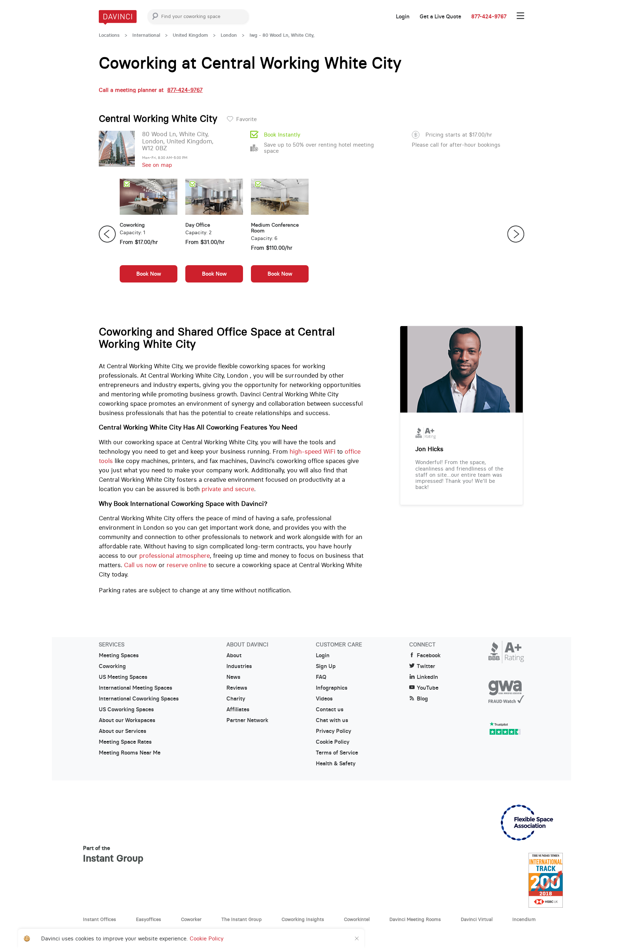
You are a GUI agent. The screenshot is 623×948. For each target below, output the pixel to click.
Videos (324, 698)
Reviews (236, 688)
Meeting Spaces (119, 655)
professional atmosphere (174, 556)
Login (403, 16)
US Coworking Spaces (126, 709)
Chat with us (332, 720)
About (234, 655)
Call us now (140, 565)
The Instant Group (241, 919)
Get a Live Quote (440, 16)
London (229, 35)
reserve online (187, 565)
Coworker (191, 919)
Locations (109, 35)
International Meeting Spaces (135, 688)
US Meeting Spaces (123, 677)
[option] (148, 234)
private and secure (228, 489)
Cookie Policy (332, 742)
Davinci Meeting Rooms (415, 919)
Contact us (330, 709)
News (233, 677)
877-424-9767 (489, 16)
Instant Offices (99, 919)
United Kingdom (190, 35)
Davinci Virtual (476, 919)
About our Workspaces (127, 720)
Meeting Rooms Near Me (129, 752)
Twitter (426, 666)
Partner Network (247, 720)
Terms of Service (337, 752)
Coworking (112, 666)
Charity (235, 698)
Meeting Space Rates (125, 742)
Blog (422, 698)
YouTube (427, 688)
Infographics (332, 688)
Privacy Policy (333, 731)
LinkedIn (427, 677)
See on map (157, 164)
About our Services (122, 731)
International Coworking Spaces (139, 698)
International (146, 35)
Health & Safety (335, 763)
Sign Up (326, 666)
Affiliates (237, 709)
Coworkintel (357, 919)
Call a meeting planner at (151, 90)
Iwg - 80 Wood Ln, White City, (281, 35)
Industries (239, 666)
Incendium (524, 919)
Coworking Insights (303, 919)
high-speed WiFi (312, 451)
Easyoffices (148, 919)
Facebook (429, 655)
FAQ (321, 677)
